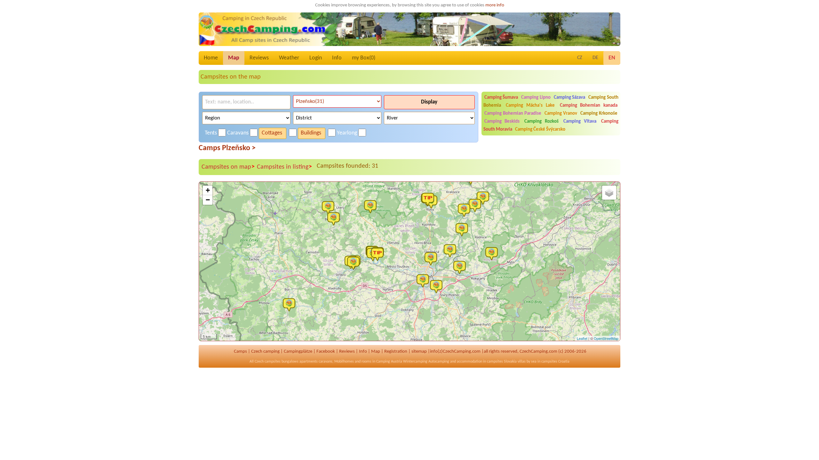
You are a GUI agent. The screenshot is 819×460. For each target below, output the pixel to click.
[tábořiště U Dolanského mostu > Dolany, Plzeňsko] (451, 250)
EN (611, 58)
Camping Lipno (536, 97)
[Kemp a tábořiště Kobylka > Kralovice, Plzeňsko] (465, 210)
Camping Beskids (502, 121)
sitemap (419, 351)
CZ (579, 57)
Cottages (272, 133)
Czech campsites (268, 362)
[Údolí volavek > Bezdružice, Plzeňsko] (329, 207)
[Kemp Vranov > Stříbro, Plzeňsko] (354, 263)
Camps (240, 351)
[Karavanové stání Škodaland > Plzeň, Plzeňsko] (424, 280)
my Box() (363, 58)
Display (429, 102)
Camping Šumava (501, 97)
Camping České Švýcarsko (540, 129)
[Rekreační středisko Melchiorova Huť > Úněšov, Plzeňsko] (371, 206)
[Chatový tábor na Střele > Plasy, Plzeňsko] (429, 199)
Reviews (259, 58)
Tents (211, 133)
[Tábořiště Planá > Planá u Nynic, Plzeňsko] (463, 229)
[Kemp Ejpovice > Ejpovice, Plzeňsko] (461, 267)
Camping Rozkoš (541, 121)
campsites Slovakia (502, 362)
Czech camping (265, 351)
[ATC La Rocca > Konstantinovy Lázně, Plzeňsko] (335, 218)
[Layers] (609, 193)
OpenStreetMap (606, 338)
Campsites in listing (284, 167)
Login (315, 58)
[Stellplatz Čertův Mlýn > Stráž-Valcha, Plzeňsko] (290, 304)
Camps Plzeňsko (227, 148)
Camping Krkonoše (598, 113)
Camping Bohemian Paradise (512, 113)
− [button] (208, 200)
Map (233, 58)
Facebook (325, 351)
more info (494, 5)
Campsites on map (228, 167)
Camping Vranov (561, 113)
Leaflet (582, 338)
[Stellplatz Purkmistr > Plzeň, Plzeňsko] (437, 286)
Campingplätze (298, 351)
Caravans (238, 133)
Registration (395, 351)
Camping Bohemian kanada (588, 105)
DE (595, 57)
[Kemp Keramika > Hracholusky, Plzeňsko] (378, 254)
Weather (289, 58)
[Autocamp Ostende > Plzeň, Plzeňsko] (432, 258)
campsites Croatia (555, 362)
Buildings (311, 133)
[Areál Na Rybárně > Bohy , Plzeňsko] (476, 205)
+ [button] (208, 190)
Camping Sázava (569, 97)
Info (337, 58)
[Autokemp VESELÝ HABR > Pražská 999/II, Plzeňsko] (493, 253)
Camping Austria (389, 362)
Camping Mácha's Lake (530, 105)
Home (211, 58)
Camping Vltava (579, 121)
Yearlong (347, 133)
